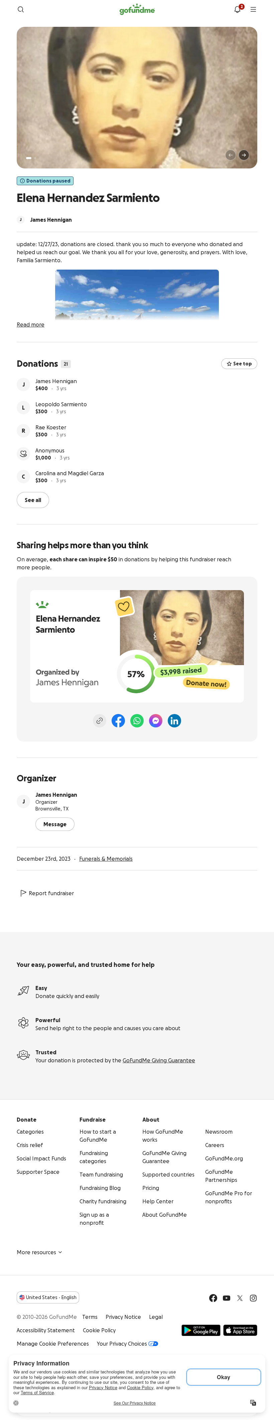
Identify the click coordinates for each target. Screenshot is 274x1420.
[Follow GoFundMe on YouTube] (226, 1298)
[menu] (253, 9)
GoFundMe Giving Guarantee (159, 1060)
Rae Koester (50, 427)
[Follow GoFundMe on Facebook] (213, 1298)
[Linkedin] (174, 720)
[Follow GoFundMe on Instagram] (253, 1298)
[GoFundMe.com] (137, 9)
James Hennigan (56, 381)
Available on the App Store (240, 1330)
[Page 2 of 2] (35, 158)
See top (242, 363)
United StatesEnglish (51, 1297)
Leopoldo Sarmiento (61, 404)
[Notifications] (237, 9)
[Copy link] (99, 720)
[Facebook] (118, 720)
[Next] (244, 155)
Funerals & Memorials (106, 859)
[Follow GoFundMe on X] (240, 1298)
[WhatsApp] (137, 720)
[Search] (20, 9)
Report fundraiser (51, 893)
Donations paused (48, 181)
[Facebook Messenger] (155, 720)
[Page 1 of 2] (28, 158)
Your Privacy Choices (122, 1344)
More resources (36, 1252)
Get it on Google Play (201, 1330)
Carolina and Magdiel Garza (69, 473)
